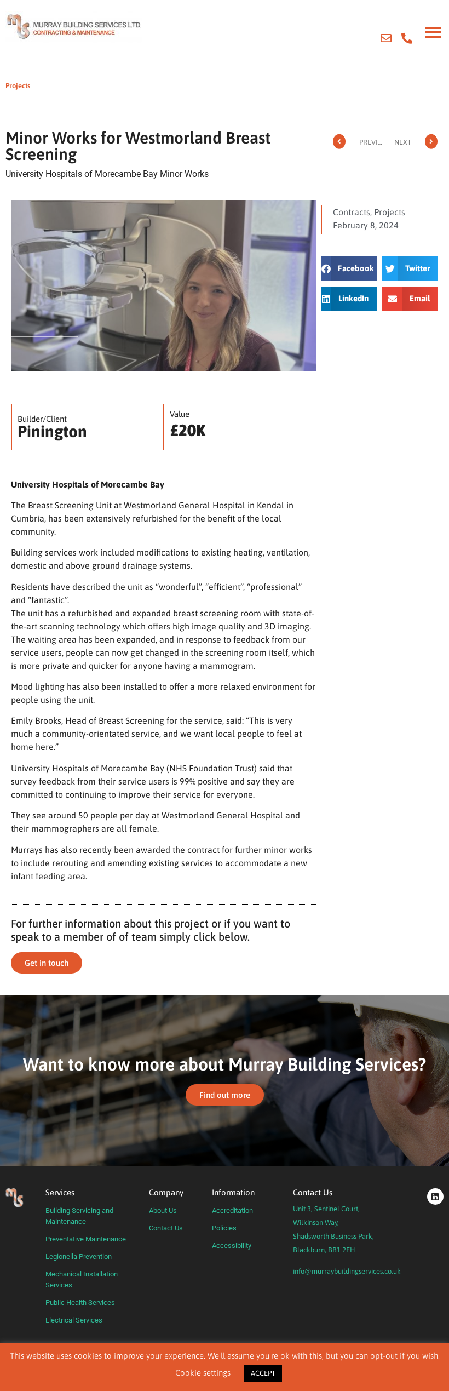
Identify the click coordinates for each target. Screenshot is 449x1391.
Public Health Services (80, 1302)
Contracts (351, 212)
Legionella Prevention (78, 1256)
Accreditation (232, 1210)
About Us (163, 1210)
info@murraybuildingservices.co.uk (347, 1271)
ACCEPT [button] (263, 1373)
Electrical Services (73, 1320)
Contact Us (166, 1228)
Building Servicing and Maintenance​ (79, 1216)
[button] (349, 268)
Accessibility (231, 1245)
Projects (389, 212)
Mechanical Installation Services (81, 1279)
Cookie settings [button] (203, 1372)
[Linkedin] (435, 1196)
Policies (224, 1228)
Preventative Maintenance (85, 1239)
